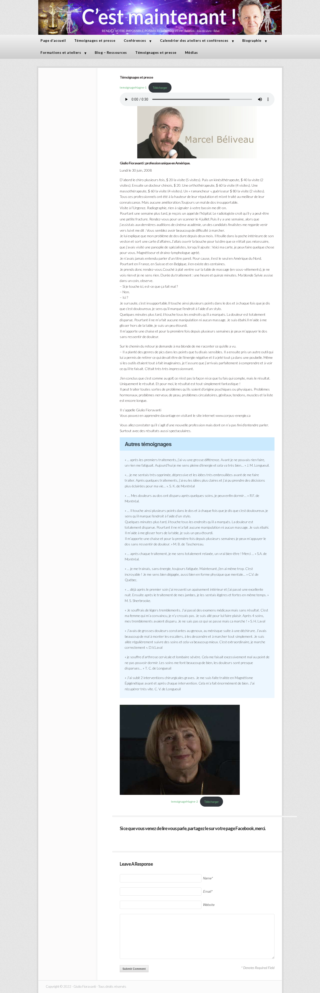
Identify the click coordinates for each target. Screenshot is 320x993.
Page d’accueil (53, 40)
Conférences (135, 40)
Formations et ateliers (60, 52)
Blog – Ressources (111, 52)
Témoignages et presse (95, 40)
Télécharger (160, 88)
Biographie (252, 40)
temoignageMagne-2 (184, 801)
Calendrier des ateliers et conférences (194, 40)
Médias (191, 52)
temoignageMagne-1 (133, 87)
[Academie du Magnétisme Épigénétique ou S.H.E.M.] (160, 33)
